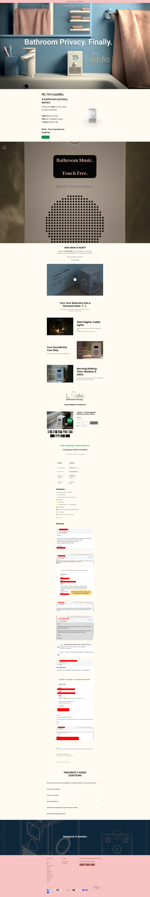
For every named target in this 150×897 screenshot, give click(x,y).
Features (48, 867)
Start (48, 861)
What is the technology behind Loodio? (56, 813)
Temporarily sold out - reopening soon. (75, 1)
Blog (48, 863)
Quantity (79, 422)
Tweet (83, 864)
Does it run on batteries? (53, 795)
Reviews (48, 869)
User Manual (49, 871)
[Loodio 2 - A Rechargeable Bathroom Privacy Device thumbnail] (50, 431)
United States (96, 888)
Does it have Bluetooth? (52, 801)
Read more (58, 517)
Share (88, 864)
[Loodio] (45, 6)
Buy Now (45, 137)
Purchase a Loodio (50, 865)
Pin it (93, 864)
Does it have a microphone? (53, 789)
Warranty (48, 879)
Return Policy (49, 877)
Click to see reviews (82, 425)
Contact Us (49, 873)
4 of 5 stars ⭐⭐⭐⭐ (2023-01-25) (64, 755)
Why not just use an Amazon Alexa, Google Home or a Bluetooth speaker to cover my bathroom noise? (71, 783)
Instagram (66, 861)
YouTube (65, 863)
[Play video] (75, 279)
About (48, 881)
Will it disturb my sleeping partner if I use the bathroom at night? (62, 807)
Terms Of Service (50, 875)
